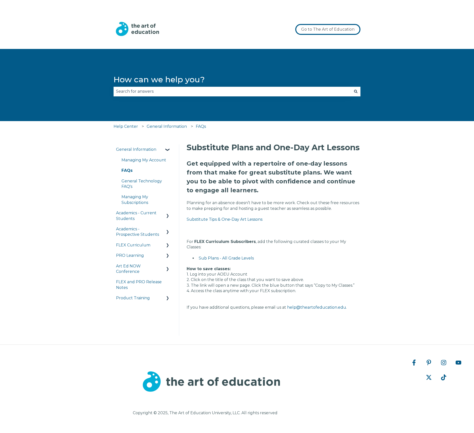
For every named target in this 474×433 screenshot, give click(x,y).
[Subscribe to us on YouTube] (458, 362)
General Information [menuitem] (136, 149)
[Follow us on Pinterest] (429, 362)
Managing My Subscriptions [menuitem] (134, 200)
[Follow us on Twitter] (429, 377)
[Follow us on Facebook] (414, 362)
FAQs (201, 126)
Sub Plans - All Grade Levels (226, 258)
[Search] (355, 91)
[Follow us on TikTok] (444, 377)
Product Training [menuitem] (133, 298)
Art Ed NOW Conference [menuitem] (128, 269)
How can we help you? (159, 79)
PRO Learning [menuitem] (130, 255)
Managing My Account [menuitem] (143, 160)
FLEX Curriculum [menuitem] (133, 245)
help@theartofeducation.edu (316, 307)
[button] (168, 150)
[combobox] (232, 91)
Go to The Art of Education (328, 29)
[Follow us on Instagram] (444, 362)
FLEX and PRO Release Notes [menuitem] (139, 285)
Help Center (126, 126)
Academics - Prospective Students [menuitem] (137, 232)
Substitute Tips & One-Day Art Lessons (224, 219)
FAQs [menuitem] (127, 170)
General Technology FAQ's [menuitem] (141, 184)
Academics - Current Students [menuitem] (136, 216)
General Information (167, 126)
